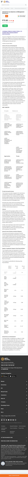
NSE (3, 16)
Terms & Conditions (13, 428)
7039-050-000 (11, 365)
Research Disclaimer (14, 426)
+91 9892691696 (4, 369)
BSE (6, 16)
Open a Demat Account (14, 475)
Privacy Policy (21, 428)
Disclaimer (3, 426)
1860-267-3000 (4, 365)
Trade (5, 25)
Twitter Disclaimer (22, 426)
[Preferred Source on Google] (21, 16)
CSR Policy (3, 431)
